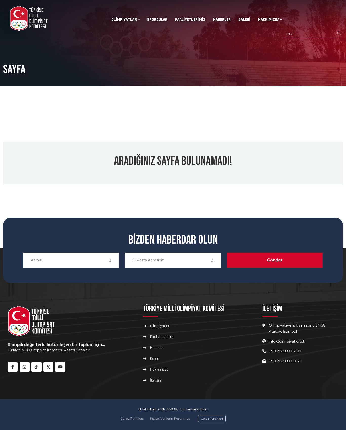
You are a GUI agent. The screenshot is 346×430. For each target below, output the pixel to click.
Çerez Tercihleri (212, 418)
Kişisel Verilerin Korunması (170, 418)
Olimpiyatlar (124, 19)
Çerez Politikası (132, 418)
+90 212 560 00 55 (284, 361)
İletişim (156, 380)
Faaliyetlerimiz (190, 19)
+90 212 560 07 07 (285, 351)
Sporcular (157, 19)
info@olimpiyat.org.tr (287, 341)
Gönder (275, 260)
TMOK (172, 409)
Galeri (244, 19)
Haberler (222, 19)
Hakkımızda (268, 19)
